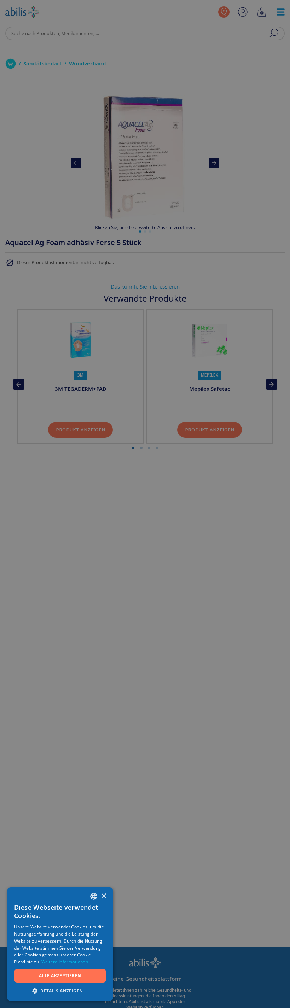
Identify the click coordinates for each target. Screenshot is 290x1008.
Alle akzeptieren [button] (60, 976)
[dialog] (145, 504)
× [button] (103, 896)
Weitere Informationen (64, 962)
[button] (60, 990)
